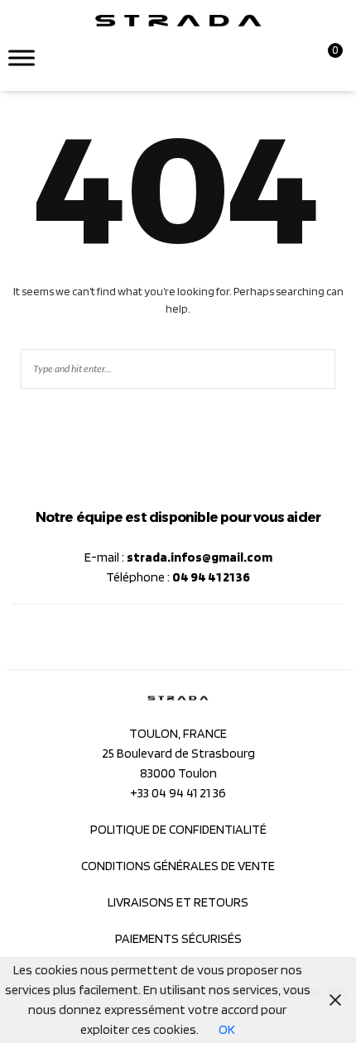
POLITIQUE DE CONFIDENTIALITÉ (178, 829)
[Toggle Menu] (21, 57)
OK (227, 1029)
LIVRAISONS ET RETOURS (178, 902)
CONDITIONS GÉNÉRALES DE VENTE (178, 865)
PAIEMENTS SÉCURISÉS (178, 938)
